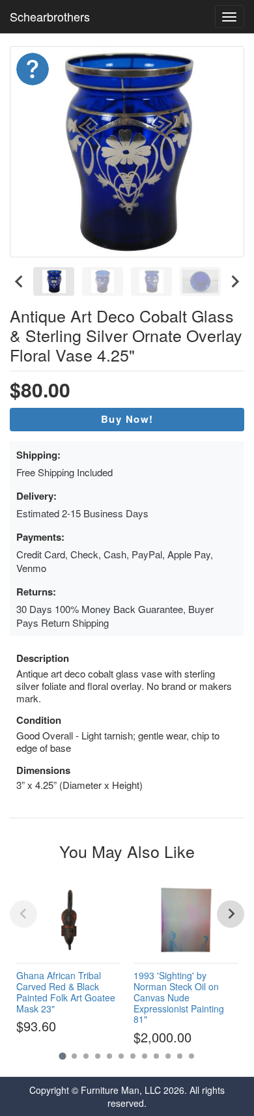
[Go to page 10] (168, 1056)
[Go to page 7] (132, 1056)
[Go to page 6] (121, 1056)
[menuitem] (54, 281)
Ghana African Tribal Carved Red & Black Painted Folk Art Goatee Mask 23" (65, 991)
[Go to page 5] (109, 1056)
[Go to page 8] (144, 1056)
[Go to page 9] (156, 1056)
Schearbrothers (50, 16)
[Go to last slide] (19, 281)
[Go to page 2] (74, 1056)
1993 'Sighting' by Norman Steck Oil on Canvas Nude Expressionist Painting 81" (179, 997)
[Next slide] (234, 281)
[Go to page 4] (97, 1056)
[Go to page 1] (62, 1055)
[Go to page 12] (191, 1056)
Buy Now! (127, 419)
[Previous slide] (23, 914)
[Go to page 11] (179, 1056)
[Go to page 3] (86, 1056)
